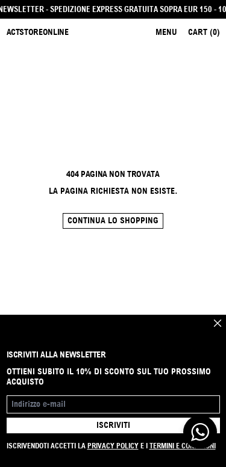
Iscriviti (113, 425)
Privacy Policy (113, 445)
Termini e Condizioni (182, 445)
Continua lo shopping (113, 220)
